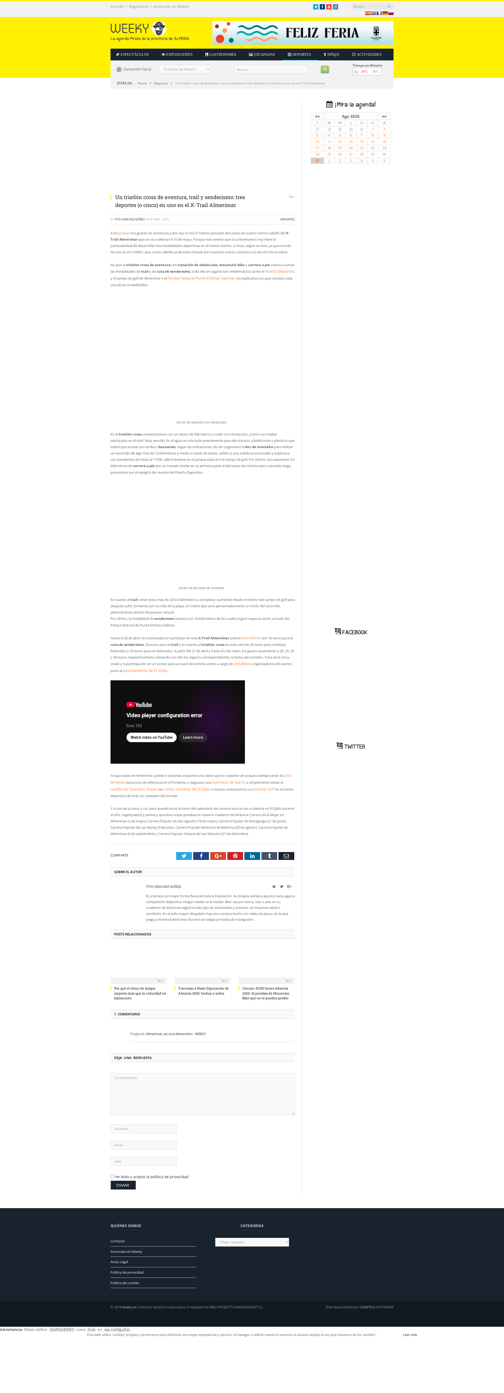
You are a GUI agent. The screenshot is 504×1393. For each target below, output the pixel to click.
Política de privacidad (127, 1268)
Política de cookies (125, 1278)
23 (384, 148)
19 (340, 148)
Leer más (410, 1330)
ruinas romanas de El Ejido (161, 785)
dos (288, 772)
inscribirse (250, 636)
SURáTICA (367, 1302)
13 (351, 141)
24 (317, 154)
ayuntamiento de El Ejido (142, 668)
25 (329, 154)
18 (329, 148)
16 (384, 141)
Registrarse (139, 6)
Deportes (287, 219)
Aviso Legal (119, 1257)
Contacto (118, 1236)
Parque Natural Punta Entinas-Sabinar (197, 277)
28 (329, 129)
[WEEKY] (150, 30)
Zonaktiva (241, 661)
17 (317, 148)
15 (372, 141)
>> (384, 116)
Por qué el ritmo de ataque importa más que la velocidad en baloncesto (140, 989)
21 (362, 148)
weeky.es (129, 1302)
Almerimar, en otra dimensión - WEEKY (176, 1029)
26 (340, 154)
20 (351, 148)
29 (340, 129)
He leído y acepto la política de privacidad (151, 1172)
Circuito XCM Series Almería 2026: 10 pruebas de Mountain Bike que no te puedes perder (266, 989)
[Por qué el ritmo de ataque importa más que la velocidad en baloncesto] (139, 960)
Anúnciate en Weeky (171, 6)
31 (362, 129)
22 (372, 148)
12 (340, 141)
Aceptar (389, 1330)
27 (317, 129)
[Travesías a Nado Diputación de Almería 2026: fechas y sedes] (203, 960)
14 (362, 141)
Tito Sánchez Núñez (130, 219)
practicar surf (232, 785)
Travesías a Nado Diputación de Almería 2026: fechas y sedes (203, 986)
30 (351, 129)
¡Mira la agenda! (354, 104)
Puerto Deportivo (278, 271)
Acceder (118, 6)
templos (117, 778)
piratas (124, 233)
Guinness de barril (225, 778)
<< (317, 116)
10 (317, 141)
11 (329, 141)
